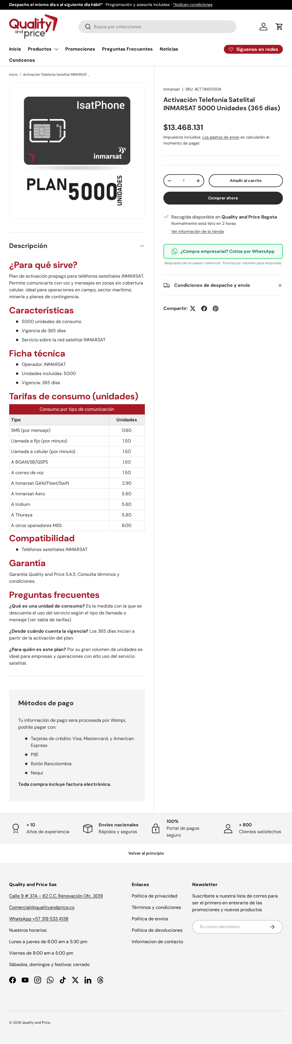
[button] (279, 26)
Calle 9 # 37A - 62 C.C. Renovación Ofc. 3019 (56, 896)
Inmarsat (171, 89)
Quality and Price (36, 1022)
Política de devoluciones (157, 930)
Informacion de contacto (157, 942)
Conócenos (22, 60)
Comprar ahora (223, 198)
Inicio (15, 49)
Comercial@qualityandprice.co (41, 907)
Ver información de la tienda (197, 231)
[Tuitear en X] (192, 308)
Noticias (169, 49)
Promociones (80, 49)
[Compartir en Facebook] (204, 308)
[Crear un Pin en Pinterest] (215, 308)
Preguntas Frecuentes (127, 49)
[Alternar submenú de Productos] (56, 49)
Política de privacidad (154, 896)
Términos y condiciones (156, 907)
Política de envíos (150, 919)
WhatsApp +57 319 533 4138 (38, 919)
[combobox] (157, 26)
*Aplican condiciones (192, 4)
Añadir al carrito (246, 180)
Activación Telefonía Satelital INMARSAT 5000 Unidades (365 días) (57, 74)
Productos (40, 49)
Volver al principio (146, 853)
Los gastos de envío (220, 137)
